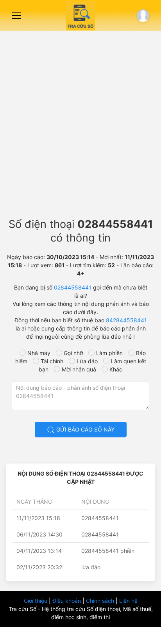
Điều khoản (67, 600)
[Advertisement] (80, 121)
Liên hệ (128, 600)
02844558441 (72, 287)
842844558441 (126, 320)
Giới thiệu (36, 600)
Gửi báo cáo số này (84, 429)
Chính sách (101, 600)
